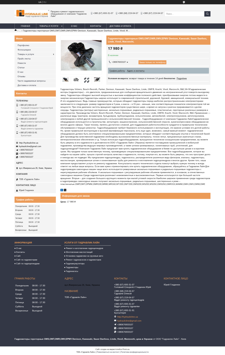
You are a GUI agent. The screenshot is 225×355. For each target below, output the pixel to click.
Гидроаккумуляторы (75, 263)
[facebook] (61, 190)
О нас (74, 26)
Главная (25, 26)
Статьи (21, 67)
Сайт (18, 256)
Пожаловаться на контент (108, 352)
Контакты (95, 26)
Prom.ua (125, 349)
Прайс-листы (24, 58)
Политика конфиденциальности (135, 352)
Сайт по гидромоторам (26, 260)
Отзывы (21, 76)
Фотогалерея (24, 50)
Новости (22, 63)
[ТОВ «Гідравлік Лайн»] (32, 16)
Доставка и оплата (120, 26)
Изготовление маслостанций (79, 252)
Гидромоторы (72, 267)
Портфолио (23, 45)
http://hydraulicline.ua (28, 143)
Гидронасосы (72, 271)
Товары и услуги (48, 26)
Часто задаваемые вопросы (32, 81)
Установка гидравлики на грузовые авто (84, 256)
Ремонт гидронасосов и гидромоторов (83, 260)
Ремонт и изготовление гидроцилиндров (84, 248)
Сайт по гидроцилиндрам (27, 263)
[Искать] (207, 14)
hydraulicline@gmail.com (30, 146)
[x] (65, 190)
